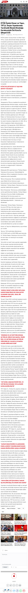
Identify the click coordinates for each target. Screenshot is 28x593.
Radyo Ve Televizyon (11, 508)
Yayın (3, 511)
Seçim (19, 508)
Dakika (3, 508)
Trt (23, 508)
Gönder (5, 567)
